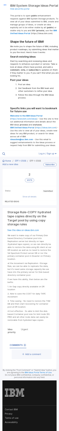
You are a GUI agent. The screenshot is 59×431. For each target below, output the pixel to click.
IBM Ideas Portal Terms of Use (38, 372)
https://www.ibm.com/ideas (24, 119)
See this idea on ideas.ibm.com (23, 230)
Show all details (29, 197)
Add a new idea (10, 164)
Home (8, 160)
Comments (17, 345)
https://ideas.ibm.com (46, 127)
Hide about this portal (19, 9)
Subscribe (50, 164)
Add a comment (33, 354)
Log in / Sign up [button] (47, 153)
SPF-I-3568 (20, 160)
